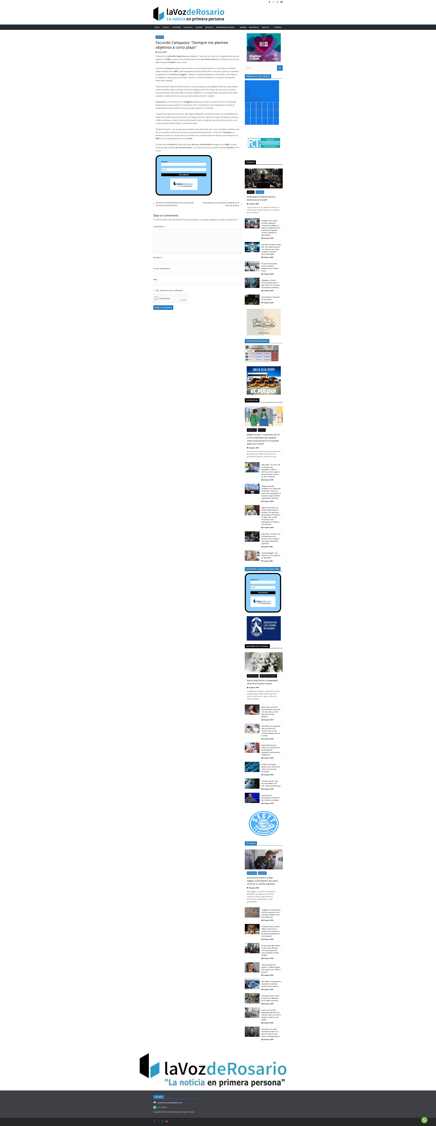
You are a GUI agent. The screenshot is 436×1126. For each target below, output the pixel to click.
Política (165, 27)
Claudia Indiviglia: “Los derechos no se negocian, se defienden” (270, 555)
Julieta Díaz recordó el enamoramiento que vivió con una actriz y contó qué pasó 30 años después (270, 712)
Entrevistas (252, 430)
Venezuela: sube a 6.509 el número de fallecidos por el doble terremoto (270, 998)
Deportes (209, 27)
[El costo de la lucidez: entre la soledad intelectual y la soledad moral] (252, 268)
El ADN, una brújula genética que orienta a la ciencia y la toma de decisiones (270, 768)
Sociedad (259, 192)
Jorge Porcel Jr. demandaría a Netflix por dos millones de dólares (270, 797)
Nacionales (254, 27)
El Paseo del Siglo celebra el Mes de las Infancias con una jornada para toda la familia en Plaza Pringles (270, 950)
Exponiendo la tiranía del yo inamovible (270, 298)
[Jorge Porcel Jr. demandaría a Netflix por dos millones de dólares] (252, 799)
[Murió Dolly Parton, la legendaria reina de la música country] (264, 662)
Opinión (198, 27)
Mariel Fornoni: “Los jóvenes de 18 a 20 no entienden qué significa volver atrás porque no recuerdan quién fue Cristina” (263, 439)
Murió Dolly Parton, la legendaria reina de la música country (262, 682)
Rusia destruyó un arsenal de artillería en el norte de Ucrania (221, 204)
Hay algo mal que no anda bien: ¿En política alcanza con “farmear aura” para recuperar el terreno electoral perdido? (271, 249)
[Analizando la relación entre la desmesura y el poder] (264, 178)
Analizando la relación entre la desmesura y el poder (261, 198)
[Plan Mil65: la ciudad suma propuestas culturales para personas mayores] (252, 985)
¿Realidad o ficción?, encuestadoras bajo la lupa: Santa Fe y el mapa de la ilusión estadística (270, 284)
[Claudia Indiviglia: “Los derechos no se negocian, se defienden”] (252, 556)
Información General (225, 27)
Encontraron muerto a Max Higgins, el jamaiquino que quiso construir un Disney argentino (262, 880)
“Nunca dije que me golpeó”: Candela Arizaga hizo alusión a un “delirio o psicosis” (271, 968)
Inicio (157, 27)
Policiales (188, 27)
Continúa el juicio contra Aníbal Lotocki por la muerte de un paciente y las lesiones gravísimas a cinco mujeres (270, 931)
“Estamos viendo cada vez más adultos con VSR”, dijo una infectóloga (271, 783)
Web (155, 279)
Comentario (159, 226)
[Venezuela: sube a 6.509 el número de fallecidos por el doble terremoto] (252, 999)
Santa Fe (265, 27)
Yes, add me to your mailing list (169, 290)
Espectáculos (253, 676)
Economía (176, 27)
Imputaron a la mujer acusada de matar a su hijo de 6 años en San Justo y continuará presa (270, 1032)
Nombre (164, 162)
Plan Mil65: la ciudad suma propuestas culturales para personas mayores (271, 983)
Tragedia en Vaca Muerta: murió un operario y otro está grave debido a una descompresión (271, 913)
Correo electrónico (162, 268)
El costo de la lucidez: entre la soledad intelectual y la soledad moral (269, 267)
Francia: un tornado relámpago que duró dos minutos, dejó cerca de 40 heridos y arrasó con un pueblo (271, 1015)
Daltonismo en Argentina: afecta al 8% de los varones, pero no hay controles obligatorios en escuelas (270, 731)
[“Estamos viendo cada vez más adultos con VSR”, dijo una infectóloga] (252, 784)
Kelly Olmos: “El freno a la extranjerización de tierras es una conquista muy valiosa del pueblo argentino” (270, 539)
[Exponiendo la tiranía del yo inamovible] (252, 300)
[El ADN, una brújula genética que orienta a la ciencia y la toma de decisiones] (252, 769)
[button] (236, 27)
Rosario (277, 27)
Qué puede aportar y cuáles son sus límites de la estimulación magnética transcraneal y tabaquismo (270, 750)
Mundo (243, 27)
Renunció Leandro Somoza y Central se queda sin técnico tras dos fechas (175, 203)
